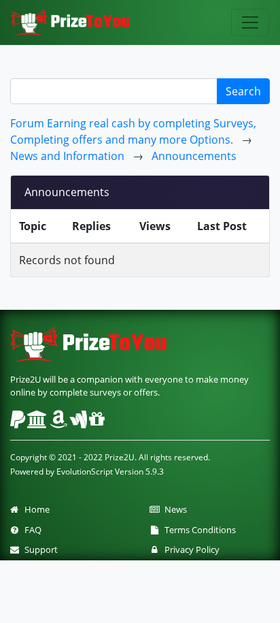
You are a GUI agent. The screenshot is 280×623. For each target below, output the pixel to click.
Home (35, 509)
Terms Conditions (198, 530)
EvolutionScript (84, 471)
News (173, 509)
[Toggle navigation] (250, 22)
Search (243, 91)
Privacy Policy (190, 549)
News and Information (67, 155)
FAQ (30, 530)
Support (39, 549)
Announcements (194, 155)
